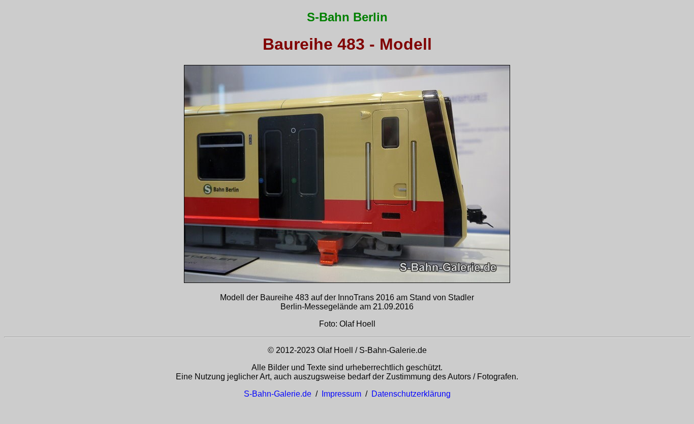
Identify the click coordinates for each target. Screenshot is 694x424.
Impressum (341, 394)
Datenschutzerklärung (411, 394)
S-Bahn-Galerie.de (277, 394)
